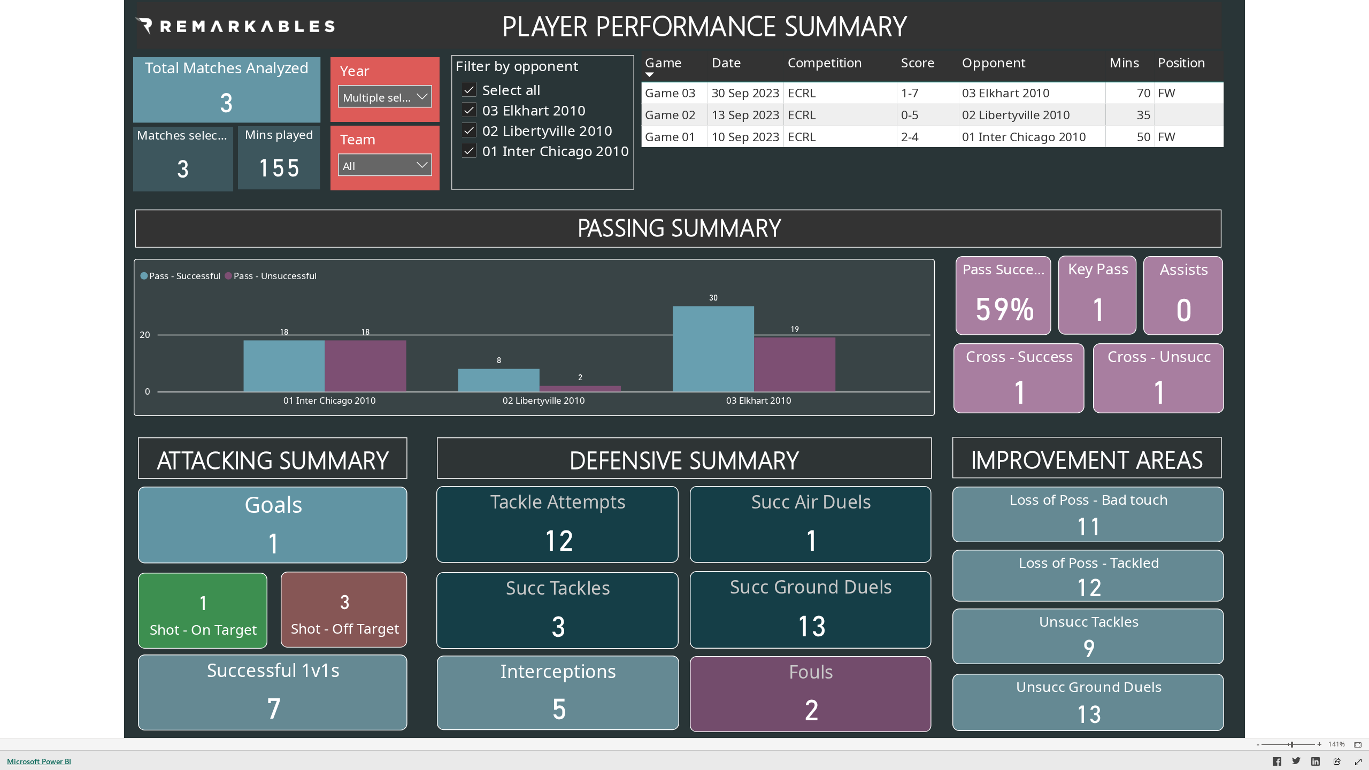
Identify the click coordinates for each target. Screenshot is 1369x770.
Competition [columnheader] (825, 62)
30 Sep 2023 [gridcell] (746, 92)
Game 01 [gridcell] (670, 136)
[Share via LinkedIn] (1315, 763)
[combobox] (385, 96)
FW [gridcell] (1166, 92)
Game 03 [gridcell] (670, 92)
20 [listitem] (145, 334)
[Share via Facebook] (1277, 763)
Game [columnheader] (663, 62)
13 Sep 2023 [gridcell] (746, 114)
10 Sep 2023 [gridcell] (746, 136)
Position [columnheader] (1181, 62)
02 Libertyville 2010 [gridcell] (1016, 114)
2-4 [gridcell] (909, 136)
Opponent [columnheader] (993, 62)
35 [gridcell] (1143, 114)
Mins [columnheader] (1124, 62)
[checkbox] (542, 89)
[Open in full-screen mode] (1358, 762)
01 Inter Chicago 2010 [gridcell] (1024, 136)
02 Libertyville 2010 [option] (544, 400)
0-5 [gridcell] (909, 114)
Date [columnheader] (726, 62)
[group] (704, 26)
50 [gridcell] (1143, 136)
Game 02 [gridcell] (670, 114)
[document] (704, 26)
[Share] (1337, 762)
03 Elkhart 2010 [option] (758, 400)
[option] (284, 365)
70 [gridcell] (1143, 92)
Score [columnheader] (918, 62)
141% (1336, 744)
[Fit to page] (1355, 745)
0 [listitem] (147, 391)
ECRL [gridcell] (802, 92)
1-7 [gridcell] (909, 92)
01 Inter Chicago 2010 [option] (329, 400)
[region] (684, 369)
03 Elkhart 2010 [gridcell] (1005, 92)
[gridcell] (1189, 115)
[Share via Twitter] (1296, 763)
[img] (233, 25)
